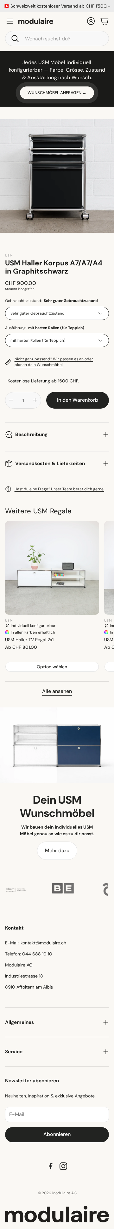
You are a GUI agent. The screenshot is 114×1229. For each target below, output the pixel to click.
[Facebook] (50, 1166)
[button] (57, 38)
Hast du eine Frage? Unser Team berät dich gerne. (59, 489)
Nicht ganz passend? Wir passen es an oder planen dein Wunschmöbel (54, 362)
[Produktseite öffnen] (52, 568)
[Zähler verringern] (11, 400)
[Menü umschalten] (10, 21)
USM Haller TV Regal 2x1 (29, 639)
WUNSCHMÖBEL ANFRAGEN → (57, 92)
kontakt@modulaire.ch (43, 943)
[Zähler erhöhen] (35, 400)
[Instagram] (63, 1166)
